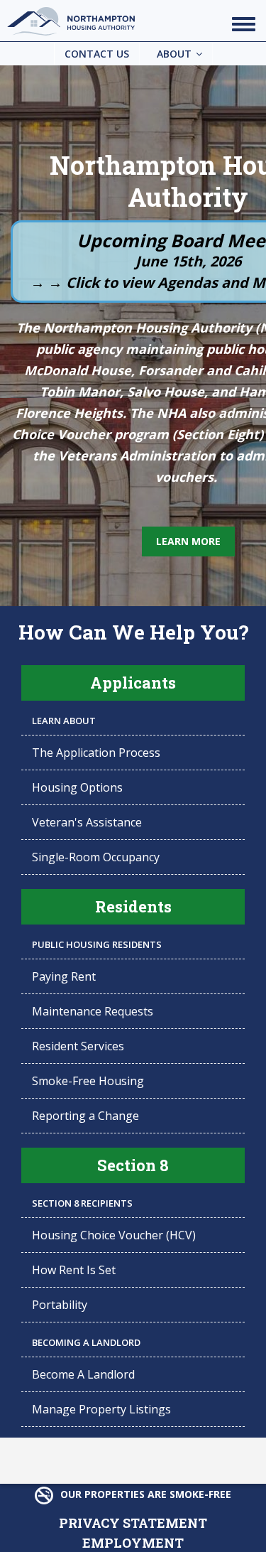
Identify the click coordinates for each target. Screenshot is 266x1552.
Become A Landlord (83, 1374)
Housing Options (77, 787)
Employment (133, 1541)
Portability (59, 1305)
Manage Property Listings (101, 1409)
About (174, 53)
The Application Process (96, 752)
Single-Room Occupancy (96, 857)
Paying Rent (64, 976)
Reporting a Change (85, 1115)
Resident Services (78, 1046)
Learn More (188, 541)
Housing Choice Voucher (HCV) (114, 1235)
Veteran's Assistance (87, 822)
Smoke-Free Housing (88, 1081)
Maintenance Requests (92, 1011)
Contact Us (97, 53)
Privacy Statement (133, 1521)
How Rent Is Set (74, 1270)
